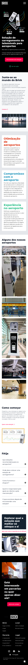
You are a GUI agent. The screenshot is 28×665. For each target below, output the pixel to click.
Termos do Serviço (19, 643)
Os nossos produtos (6, 640)
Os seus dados (18, 645)
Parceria (5, 635)
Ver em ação (15, 66)
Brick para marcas (19, 628)
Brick (4, 623)
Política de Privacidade (20, 638)
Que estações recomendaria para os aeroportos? (10, 462)
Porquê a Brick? (6, 643)
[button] (24, 3)
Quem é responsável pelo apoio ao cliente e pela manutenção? (11, 491)
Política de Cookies (19, 640)
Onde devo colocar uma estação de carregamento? (11, 472)
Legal (17, 635)
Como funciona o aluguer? (8, 482)
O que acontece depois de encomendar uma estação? (12, 501)
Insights (4, 630)
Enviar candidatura (6, 645)
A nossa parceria (6, 638)
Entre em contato (14, 604)
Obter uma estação (19, 625)
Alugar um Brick (6, 625)
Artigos (4, 628)
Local (17, 623)
